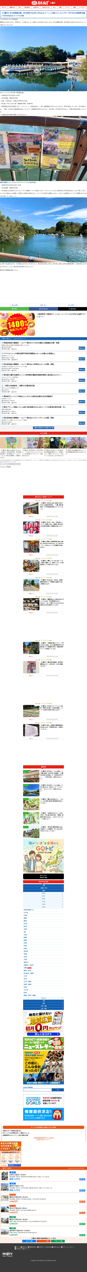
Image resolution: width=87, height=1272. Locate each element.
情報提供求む (33, 1247)
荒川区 (25, 926)
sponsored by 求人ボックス (19, 338)
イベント (67, 7)
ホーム (18, 1247)
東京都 (15, 19)
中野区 (25, 943)
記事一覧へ (43, 305)
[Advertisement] (43, 482)
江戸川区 (26, 912)
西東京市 (26, 962)
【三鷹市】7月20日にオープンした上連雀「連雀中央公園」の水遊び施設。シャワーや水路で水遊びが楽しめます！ (51, 708)
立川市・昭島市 (27, 981)
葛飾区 (25, 918)
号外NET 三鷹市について (23, 1248)
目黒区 (25, 954)
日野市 (25, 987)
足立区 (25, 923)
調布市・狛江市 (27, 970)
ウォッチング (4, 464)
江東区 (25, 915)
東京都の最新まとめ (29, 909)
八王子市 (26, 989)
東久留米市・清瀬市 (29, 973)
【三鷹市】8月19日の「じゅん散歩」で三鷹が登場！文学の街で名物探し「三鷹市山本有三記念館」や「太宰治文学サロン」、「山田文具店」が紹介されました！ (51, 775)
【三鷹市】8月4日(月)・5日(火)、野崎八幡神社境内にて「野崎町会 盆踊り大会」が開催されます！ (52, 582)
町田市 (25, 992)
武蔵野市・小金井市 (29, 965)
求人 (20, 7)
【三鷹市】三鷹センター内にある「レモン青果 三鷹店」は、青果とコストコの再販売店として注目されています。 (52, 562)
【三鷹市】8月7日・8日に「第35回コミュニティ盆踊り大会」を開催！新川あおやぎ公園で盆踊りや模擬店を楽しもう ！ (52, 524)
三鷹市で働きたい (6, 338)
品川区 (25, 956)
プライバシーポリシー (69, 1247)
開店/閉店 (27, 7)
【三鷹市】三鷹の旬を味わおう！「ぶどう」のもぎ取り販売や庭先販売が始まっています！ (51, 801)
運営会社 (24, 1247)
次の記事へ (71, 305)
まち (54, 7)
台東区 (25, 929)
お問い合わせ (56, 1247)
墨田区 (25, 921)
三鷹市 (52, 3)
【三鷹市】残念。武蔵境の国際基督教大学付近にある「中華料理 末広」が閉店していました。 (52, 727)
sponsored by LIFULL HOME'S (76, 1168)
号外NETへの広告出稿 (45, 1247)
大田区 (25, 959)
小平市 (25, 976)
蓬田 (9, 466)
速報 (74, 7)
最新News (12, 7)
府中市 (25, 978)
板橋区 (25, 937)
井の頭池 (18, 464)
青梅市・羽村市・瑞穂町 (30, 995)
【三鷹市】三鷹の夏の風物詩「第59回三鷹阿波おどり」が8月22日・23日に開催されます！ (51, 664)
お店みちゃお (46, 7)
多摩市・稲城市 (27, 984)
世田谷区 (26, 951)
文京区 (25, 934)
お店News (36, 7)
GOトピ (4, 7)
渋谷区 (25, 948)
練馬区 (25, 940)
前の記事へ (15, 305)
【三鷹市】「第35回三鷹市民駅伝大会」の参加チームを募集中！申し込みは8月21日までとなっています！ (51, 829)
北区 (25, 932)
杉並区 (25, 945)
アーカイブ (82, 7)
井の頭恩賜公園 (11, 464)
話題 (60, 7)
